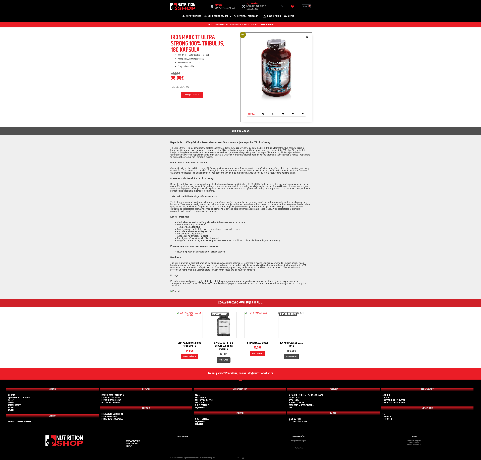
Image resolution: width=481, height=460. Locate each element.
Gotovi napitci (15, 405)
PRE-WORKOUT (427, 389)
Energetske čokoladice (112, 414)
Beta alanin (200, 397)
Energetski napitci (110, 416)
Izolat (11, 400)
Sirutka (11, 395)
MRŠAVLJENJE (427, 408)
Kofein (386, 397)
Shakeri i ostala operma (19, 421)
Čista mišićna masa (298, 421)
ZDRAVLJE (334, 389)
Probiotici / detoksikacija (301, 405)
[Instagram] (243, 458)
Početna (210, 24)
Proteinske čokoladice (112, 419)
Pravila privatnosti (133, 441)
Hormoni (225, 24)
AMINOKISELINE (240, 389)
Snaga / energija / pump (394, 402)
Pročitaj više (223, 360)
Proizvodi (218, 24)
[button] (282, 6)
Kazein (11, 402)
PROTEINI (52, 389)
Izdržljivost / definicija (112, 395)
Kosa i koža (294, 400)
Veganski (12, 407)
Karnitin (387, 416)
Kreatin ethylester (110, 397)
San (290, 407)
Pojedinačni (200, 421)
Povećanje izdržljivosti (394, 400)
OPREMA (52, 416)
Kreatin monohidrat (111, 400)
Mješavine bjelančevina (19, 397)
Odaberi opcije (257, 353)
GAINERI (333, 413)
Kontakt (129, 446)
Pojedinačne (201, 407)
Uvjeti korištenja (132, 443)
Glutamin (199, 402)
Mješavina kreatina (110, 402)
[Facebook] (238, 458)
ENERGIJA (146, 408)
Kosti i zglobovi (296, 402)
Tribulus (232, 24)
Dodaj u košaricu (192, 94)
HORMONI (240, 413)
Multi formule (202, 405)
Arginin (386, 395)
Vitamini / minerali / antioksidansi (306, 395)
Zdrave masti (295, 397)
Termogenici (388, 419)
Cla (384, 414)
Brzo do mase (295, 419)
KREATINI (146, 389)
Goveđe (11, 410)
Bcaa (197, 395)
